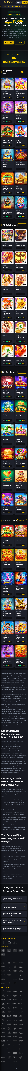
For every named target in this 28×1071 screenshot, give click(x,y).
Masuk (19, 2)
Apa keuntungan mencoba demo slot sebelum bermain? (14, 906)
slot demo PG (16, 755)
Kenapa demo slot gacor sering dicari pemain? (14, 899)
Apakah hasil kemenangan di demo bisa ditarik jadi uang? (14, 929)
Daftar (25, 2)
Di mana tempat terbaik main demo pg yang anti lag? (14, 914)
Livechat (20, 42)
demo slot (14, 676)
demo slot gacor (15, 707)
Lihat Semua (22, 72)
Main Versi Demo (7, 83)
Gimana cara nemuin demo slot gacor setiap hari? (14, 921)
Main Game (8, 42)
